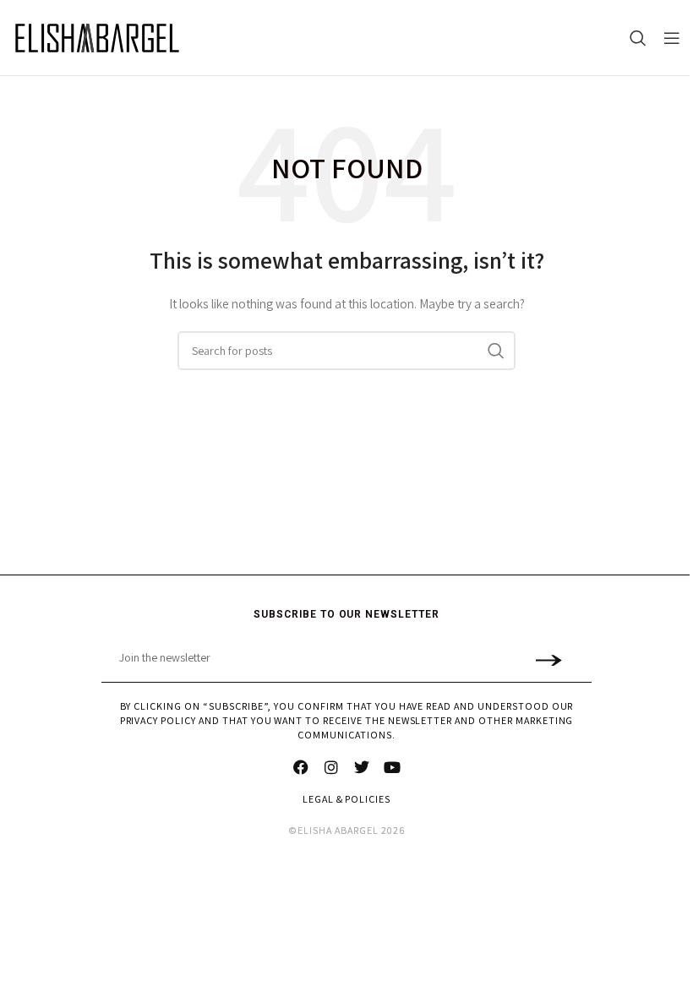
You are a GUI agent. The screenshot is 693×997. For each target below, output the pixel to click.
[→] (548, 659)
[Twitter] (361, 767)
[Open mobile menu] (672, 38)
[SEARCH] (496, 350)
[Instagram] (331, 767)
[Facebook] (300, 767)
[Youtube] (392, 767)
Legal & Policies (346, 799)
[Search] (638, 38)
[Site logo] (97, 38)
